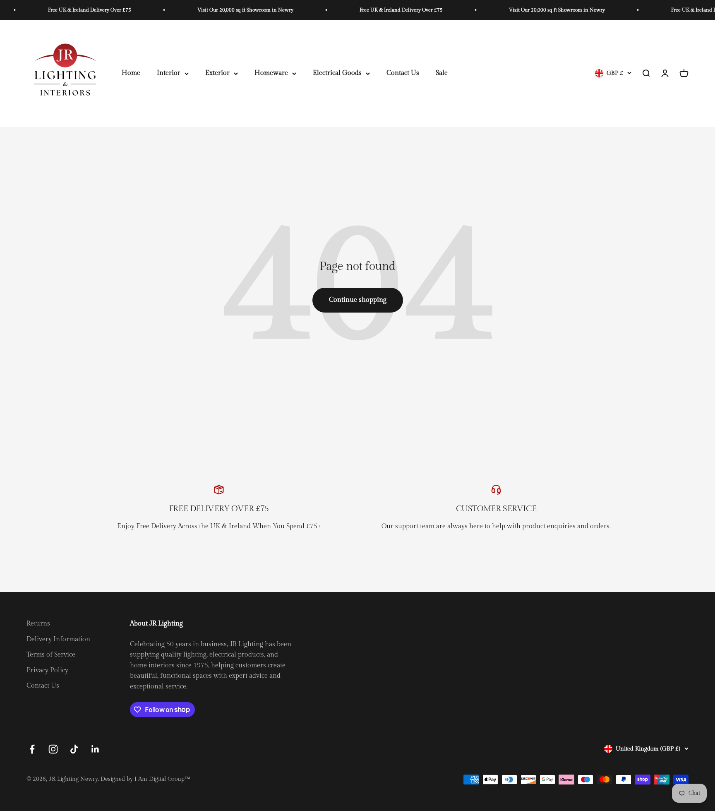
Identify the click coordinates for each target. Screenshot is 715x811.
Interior (168, 73)
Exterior (217, 73)
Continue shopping (357, 300)
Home (131, 73)
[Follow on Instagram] (53, 749)
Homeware (271, 73)
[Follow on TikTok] (74, 749)
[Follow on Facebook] (32, 749)
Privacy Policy (47, 670)
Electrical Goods (337, 73)
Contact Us (402, 73)
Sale (442, 73)
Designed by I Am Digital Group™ (145, 779)
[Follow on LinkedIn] (95, 749)
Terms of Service (50, 655)
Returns (38, 624)
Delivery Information (58, 639)
